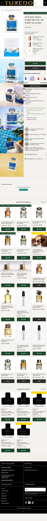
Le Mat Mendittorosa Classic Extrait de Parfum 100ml (7, 223)
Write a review (23, 189)
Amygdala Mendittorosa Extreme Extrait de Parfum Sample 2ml (7, 307)
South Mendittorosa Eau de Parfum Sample (39, 375)
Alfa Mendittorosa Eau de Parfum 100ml (22, 223)
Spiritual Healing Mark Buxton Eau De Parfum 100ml (7, 443)
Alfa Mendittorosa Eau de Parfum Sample (7, 375)
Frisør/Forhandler (5, 503)
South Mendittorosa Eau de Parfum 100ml (23, 250)
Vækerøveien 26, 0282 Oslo (7, 470)
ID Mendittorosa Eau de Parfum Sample (22, 375)
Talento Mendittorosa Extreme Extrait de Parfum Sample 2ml (23, 312)
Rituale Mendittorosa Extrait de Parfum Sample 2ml (39, 346)
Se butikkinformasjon (31, 119)
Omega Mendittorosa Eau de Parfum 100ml (39, 222)
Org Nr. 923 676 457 (27, 508)
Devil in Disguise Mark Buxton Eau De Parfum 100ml (23, 443)
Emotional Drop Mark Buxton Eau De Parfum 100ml (39, 412)
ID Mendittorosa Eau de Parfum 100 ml (6, 250)
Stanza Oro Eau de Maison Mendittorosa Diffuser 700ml (7, 274)
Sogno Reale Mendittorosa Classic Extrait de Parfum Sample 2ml (23, 346)
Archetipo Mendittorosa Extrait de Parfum (38, 306)
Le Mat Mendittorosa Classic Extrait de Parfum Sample (39, 279)
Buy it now (35, 68)
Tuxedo (21, 508)
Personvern (3, 498)
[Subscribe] (44, 489)
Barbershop (4, 500)
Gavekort (3, 493)
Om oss (3, 488)
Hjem (2, 10)
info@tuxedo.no (28, 467)
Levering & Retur (5, 490)
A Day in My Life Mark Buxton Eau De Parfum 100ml (7, 412)
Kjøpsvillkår (4, 495)
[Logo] (18, 3)
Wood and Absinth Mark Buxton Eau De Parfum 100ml (23, 412)
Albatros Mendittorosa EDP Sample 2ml (7, 340)
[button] (45, 3)
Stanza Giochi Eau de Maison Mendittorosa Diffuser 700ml (22, 274)
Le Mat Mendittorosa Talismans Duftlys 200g (38, 250)
